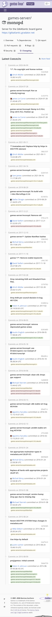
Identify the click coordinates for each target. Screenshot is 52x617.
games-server (19, 18)
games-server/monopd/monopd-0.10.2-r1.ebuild (27, 136)
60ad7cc (44, 409)
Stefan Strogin (18, 199)
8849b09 (44, 457)
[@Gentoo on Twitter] (4, 599)
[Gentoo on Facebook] (4, 603)
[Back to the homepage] (13, 4)
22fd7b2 (44, 284)
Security (10, 50)
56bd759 (44, 563)
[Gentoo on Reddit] (4, 607)
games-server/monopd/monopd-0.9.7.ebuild (25, 391)
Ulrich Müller (17, 74)
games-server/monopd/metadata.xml (23, 160)
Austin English (18, 332)
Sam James (17, 175)
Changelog (26, 50)
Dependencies (25, 40)
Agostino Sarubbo (19, 412)
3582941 (44, 239)
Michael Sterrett (19, 383)
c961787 (44, 261)
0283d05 (44, 330)
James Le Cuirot (18, 98)
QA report (41, 40)
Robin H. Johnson (19, 306)
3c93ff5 (44, 96)
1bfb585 (44, 526)
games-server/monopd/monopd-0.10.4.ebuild (26, 128)
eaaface (44, 542)
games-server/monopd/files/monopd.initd (24, 80)
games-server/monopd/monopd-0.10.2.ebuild (26, 226)
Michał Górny (18, 242)
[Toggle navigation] (5, 10)
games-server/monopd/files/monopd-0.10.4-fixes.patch (29, 123)
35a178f (44, 114)
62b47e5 (44, 173)
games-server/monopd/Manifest (21, 130)
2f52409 (44, 433)
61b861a (44, 303)
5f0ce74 (44, 218)
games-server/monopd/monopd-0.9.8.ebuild (25, 393)
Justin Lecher (17, 545)
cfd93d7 (44, 476)
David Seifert (17, 221)
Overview (9, 40)
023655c (44, 197)
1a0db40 (44, 380)
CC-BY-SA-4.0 (17, 610)
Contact (48, 598)
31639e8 (44, 72)
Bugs (30, 45)
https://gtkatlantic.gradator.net (18, 32)
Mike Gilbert (17, 529)
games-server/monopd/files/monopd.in (24, 133)
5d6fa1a (44, 500)
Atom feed (45, 58)
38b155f (44, 152)
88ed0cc (44, 356)
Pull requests (13, 45)
